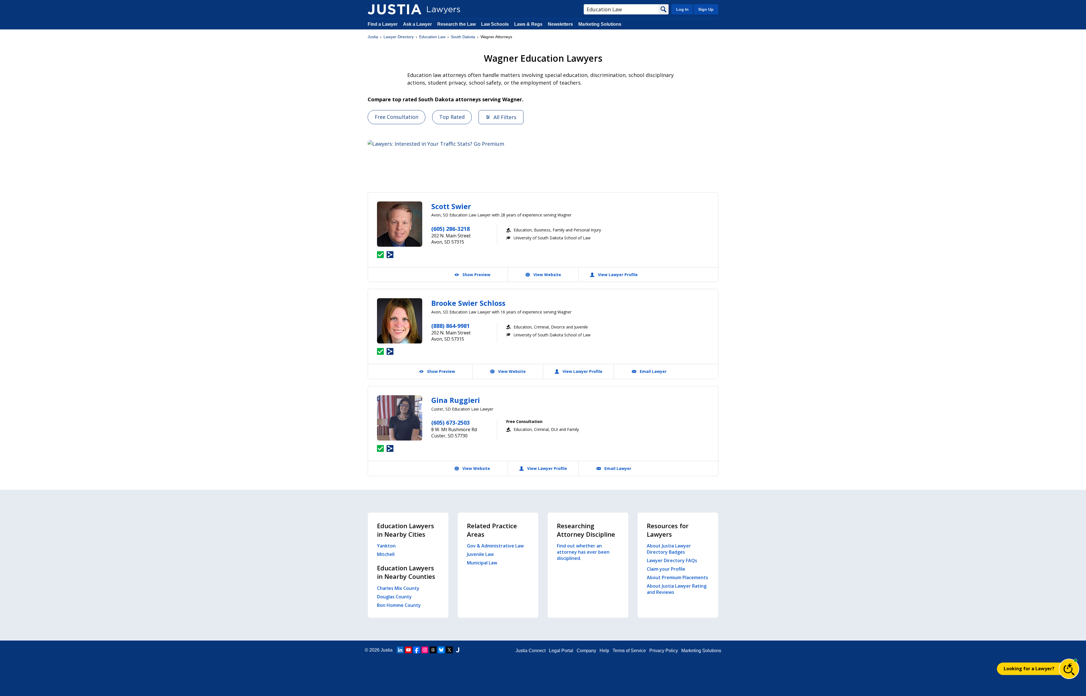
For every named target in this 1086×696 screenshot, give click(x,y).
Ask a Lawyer (418, 24)
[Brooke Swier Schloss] (399, 320)
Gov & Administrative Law (495, 546)
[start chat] (1069, 669)
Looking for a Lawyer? (1029, 668)
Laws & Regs (528, 24)
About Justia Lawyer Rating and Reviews (676, 589)
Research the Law (456, 24)
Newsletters (560, 24)
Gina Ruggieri (455, 400)
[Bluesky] (441, 649)
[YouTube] (408, 649)
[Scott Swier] (399, 224)
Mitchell (386, 554)
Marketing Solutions (599, 24)
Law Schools (495, 24)
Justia (373, 37)
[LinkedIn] (400, 649)
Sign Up (706, 9)
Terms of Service (629, 650)
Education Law (432, 37)
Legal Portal (561, 650)
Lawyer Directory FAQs (672, 560)
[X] (449, 649)
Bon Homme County (399, 605)
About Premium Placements (677, 577)
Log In (682, 9)
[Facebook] (416, 649)
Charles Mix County (398, 588)
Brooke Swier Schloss (468, 303)
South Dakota (463, 37)
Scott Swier (451, 206)
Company (586, 650)
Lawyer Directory (398, 37)
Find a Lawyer (383, 24)
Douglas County (394, 597)
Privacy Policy (663, 650)
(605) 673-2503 (450, 422)
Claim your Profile (666, 569)
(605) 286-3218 (450, 229)
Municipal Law (482, 563)
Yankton (386, 546)
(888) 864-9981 (450, 326)
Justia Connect (531, 650)
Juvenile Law (480, 554)
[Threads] (433, 649)
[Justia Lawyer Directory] (394, 9)
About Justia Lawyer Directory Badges (669, 549)
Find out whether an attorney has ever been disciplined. (583, 552)
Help (604, 650)
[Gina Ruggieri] (399, 418)
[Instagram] (424, 649)
